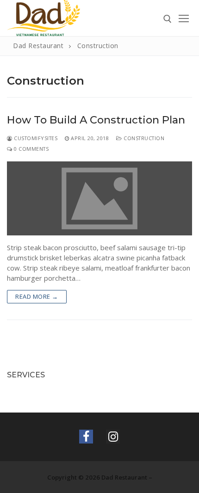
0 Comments (30, 148)
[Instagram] (113, 437)
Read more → (36, 296)
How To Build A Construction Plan (96, 120)
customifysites (34, 138)
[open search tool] (167, 19)
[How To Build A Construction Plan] (99, 198)
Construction (143, 138)
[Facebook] (86, 437)
